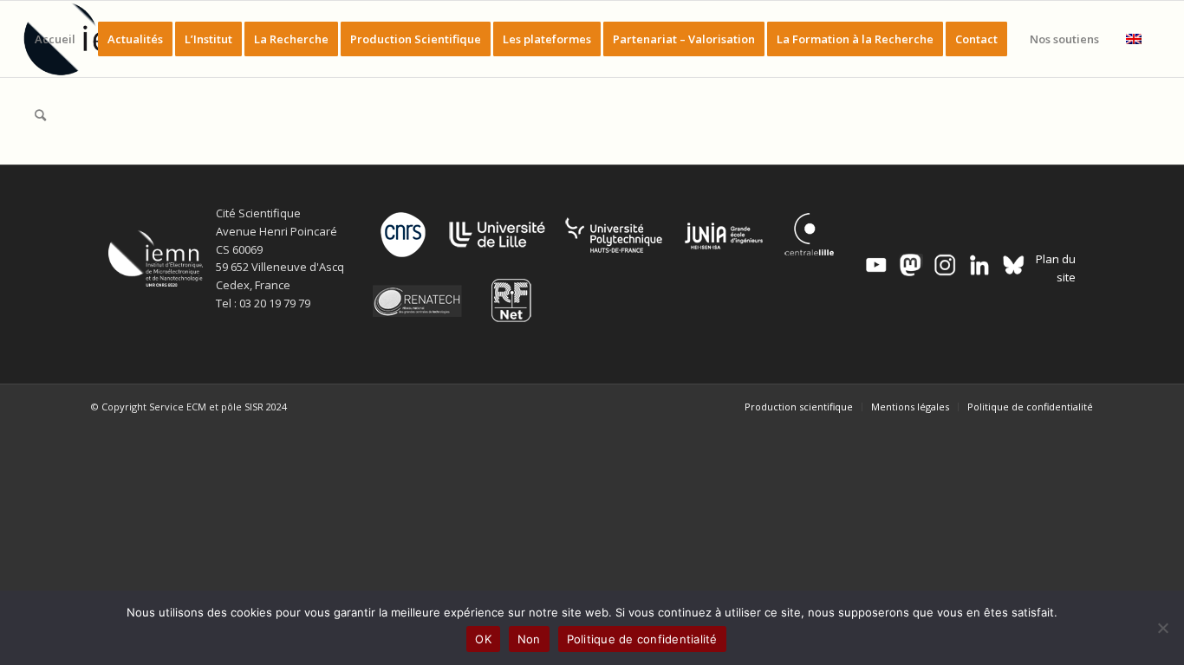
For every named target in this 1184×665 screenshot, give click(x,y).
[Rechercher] (40, 115)
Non (529, 639)
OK (483, 639)
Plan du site (1056, 268)
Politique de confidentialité (642, 639)
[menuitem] (55, 39)
